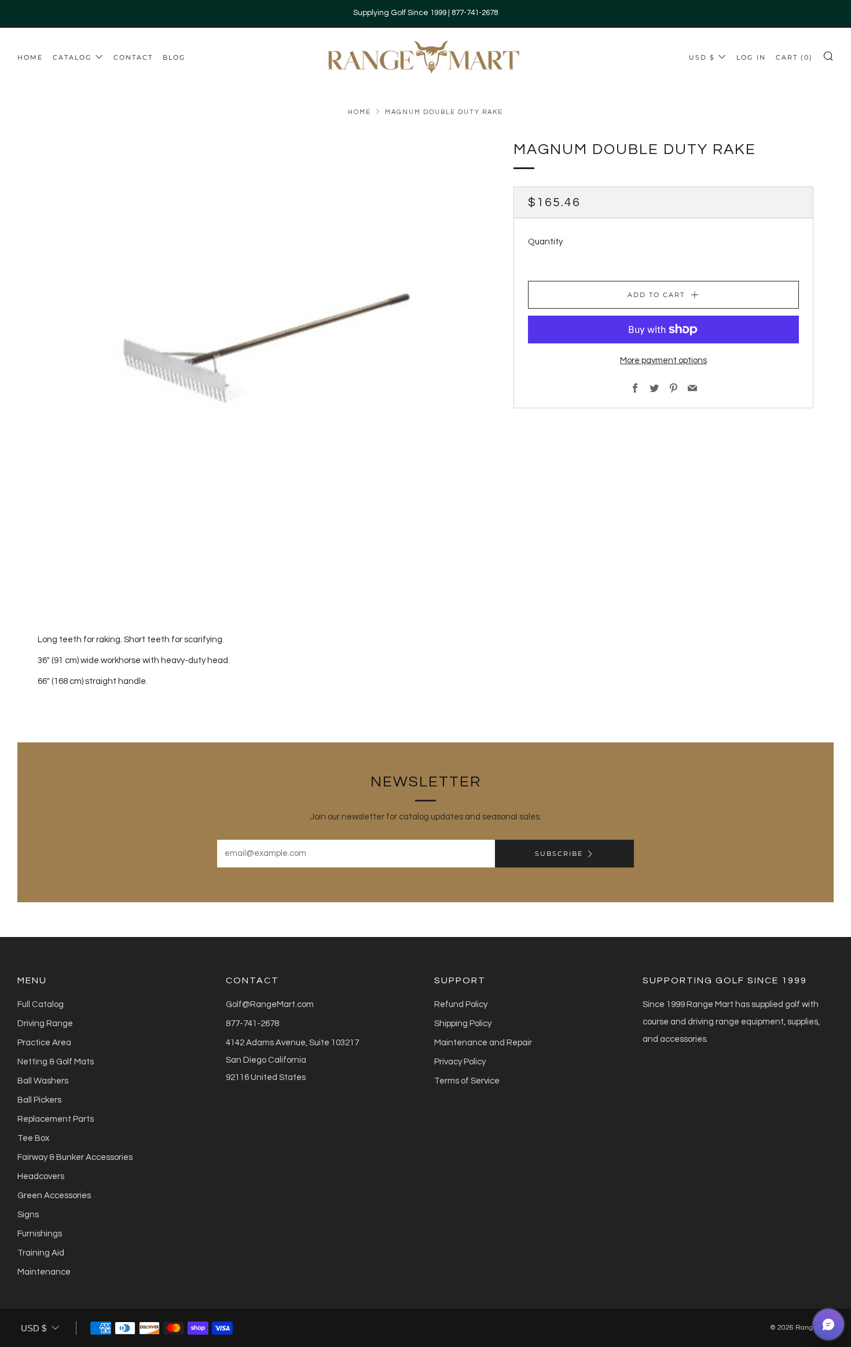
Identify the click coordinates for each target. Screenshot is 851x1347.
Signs (28, 1214)
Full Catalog (40, 1004)
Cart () (794, 57)
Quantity (545, 241)
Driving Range (45, 1023)
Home (30, 57)
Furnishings (39, 1233)
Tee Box (33, 1138)
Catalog (72, 57)
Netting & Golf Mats (55, 1061)
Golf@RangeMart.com (270, 1004)
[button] (828, 1324)
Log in (751, 57)
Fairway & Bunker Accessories (75, 1157)
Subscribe (559, 854)
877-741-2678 (252, 1023)
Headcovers (40, 1176)
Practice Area (44, 1042)
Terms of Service (467, 1081)
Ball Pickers (39, 1100)
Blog (174, 57)
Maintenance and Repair (483, 1042)
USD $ (702, 57)
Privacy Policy (460, 1061)
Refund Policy (460, 1004)
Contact (133, 57)
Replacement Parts (55, 1119)
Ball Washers (42, 1081)
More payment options (663, 360)
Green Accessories (54, 1195)
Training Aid (40, 1253)
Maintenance (44, 1272)
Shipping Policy (462, 1023)
